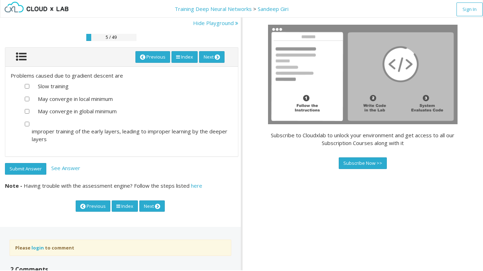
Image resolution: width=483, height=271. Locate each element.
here (196, 185)
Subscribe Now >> (362, 163)
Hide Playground (214, 22)
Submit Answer (26, 168)
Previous (155, 57)
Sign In (469, 9)
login (37, 248)
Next (209, 57)
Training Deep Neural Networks (213, 8)
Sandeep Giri (273, 8)
